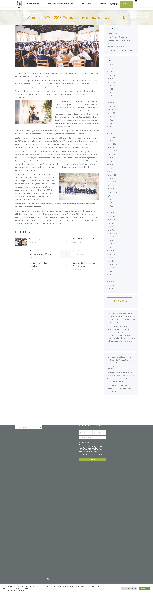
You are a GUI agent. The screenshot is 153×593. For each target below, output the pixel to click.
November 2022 (111, 113)
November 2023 (111, 82)
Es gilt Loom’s (91, 449)
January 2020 (111, 220)
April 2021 (110, 168)
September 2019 (112, 233)
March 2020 (110, 213)
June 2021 (110, 161)
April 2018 (110, 278)
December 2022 (112, 110)
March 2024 (110, 72)
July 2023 (110, 89)
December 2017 (112, 288)
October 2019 (111, 230)
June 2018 (110, 271)
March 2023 (110, 99)
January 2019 (111, 254)
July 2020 (110, 199)
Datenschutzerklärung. (95, 454)
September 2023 (112, 85)
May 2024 (110, 65)
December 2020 (112, 182)
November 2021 (111, 144)
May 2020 (110, 206)
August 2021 (111, 154)
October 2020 (111, 189)
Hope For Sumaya (35, 239)
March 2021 (110, 171)
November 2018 (111, 257)
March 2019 (110, 251)
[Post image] (21, 242)
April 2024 (110, 68)
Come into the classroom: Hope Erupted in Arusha (84, 264)
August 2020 (111, 196)
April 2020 (110, 209)
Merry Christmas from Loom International (38, 264)
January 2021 (111, 178)
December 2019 (112, 223)
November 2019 (111, 227)
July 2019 (110, 240)
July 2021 (110, 158)
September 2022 (112, 116)
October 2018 (111, 261)
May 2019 (110, 247)
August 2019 (111, 237)
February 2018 (111, 285)
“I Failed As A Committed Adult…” (84, 239)
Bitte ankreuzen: (84, 442)
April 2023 (110, 96)
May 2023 (110, 92)
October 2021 (111, 147)
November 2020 (111, 185)
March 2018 (110, 282)
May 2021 (110, 165)
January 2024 (111, 75)
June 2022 (110, 123)
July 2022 (110, 120)
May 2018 (110, 275)
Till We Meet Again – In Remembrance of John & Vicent (40, 252)
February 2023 (111, 103)
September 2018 (112, 264)
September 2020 (112, 192)
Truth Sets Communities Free (83, 251)
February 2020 (111, 216)
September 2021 (112, 151)
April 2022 (110, 130)
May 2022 (110, 127)
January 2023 (111, 106)
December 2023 (112, 79)
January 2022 (111, 140)
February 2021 (111, 175)
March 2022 (110, 134)
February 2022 (111, 137)
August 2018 (111, 268)
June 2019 (110, 244)
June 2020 (110, 202)
